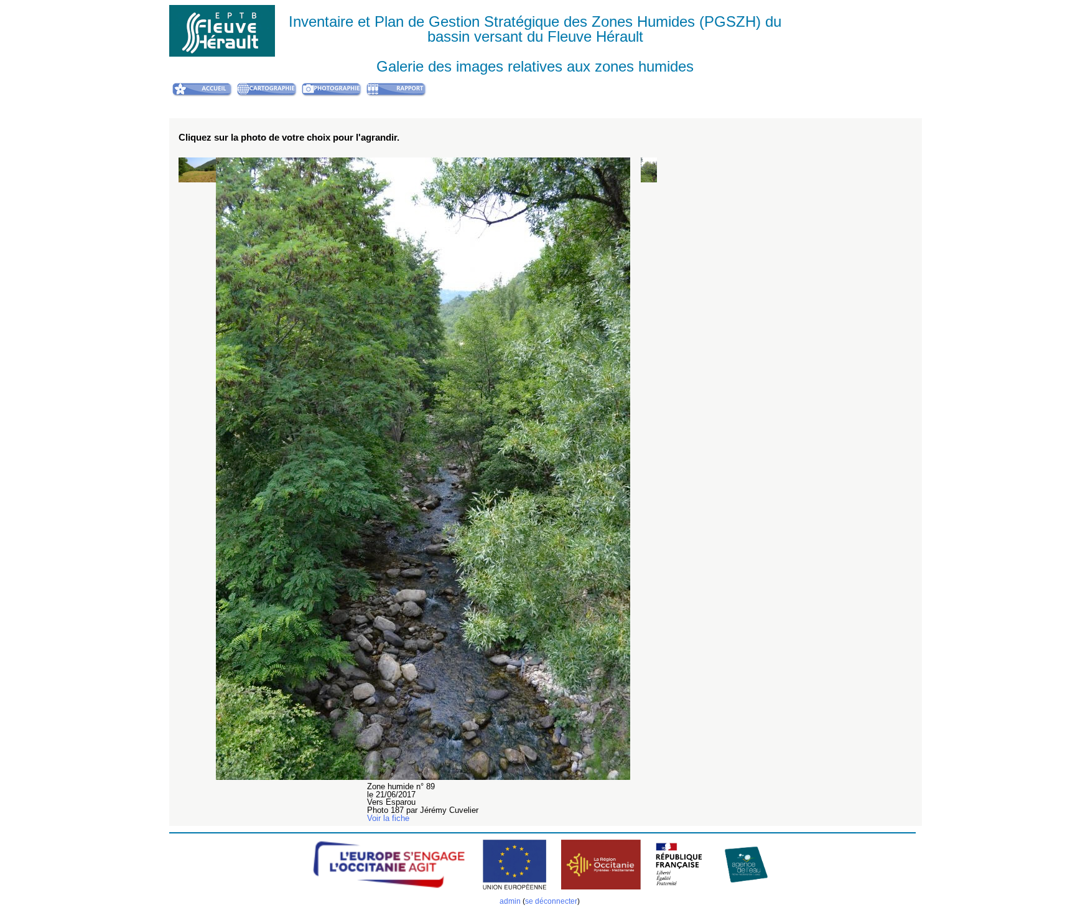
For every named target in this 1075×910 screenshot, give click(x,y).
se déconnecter (551, 901)
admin (510, 901)
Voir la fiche (388, 818)
